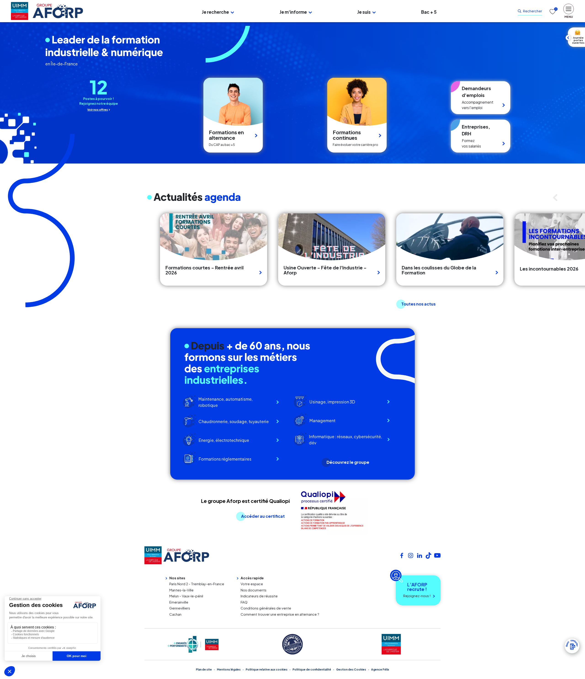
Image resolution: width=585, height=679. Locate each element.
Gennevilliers (179, 608)
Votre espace (252, 584)
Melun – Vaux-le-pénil (186, 596)
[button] (232, 12)
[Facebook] (402, 555)
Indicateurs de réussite (259, 596)
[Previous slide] (556, 197)
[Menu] (131, 11)
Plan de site (204, 669)
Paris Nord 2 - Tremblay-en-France (196, 584)
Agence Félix (380, 669)
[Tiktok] (428, 555)
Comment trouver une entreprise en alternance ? (280, 614)
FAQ (244, 602)
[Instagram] (410, 555)
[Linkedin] (419, 555)
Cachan (175, 614)
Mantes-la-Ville (181, 590)
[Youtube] (437, 555)
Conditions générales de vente (266, 608)
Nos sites (177, 578)
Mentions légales (229, 669)
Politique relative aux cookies (266, 669)
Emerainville (178, 602)
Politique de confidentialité (311, 669)
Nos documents (253, 590)
